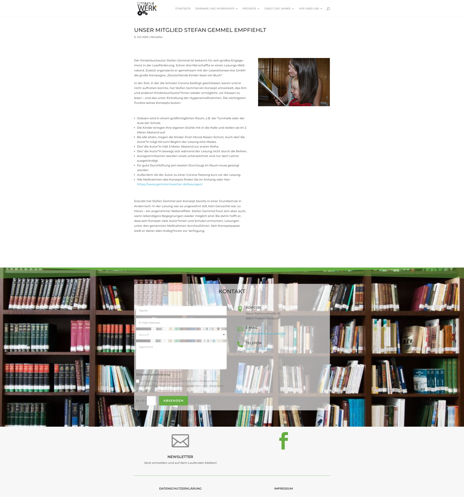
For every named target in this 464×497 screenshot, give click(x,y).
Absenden (173, 400)
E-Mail (252, 328)
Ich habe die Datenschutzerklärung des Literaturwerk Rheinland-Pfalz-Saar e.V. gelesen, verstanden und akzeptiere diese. (180, 385)
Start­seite (182, 8)
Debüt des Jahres (277, 8)
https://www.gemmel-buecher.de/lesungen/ (170, 184)
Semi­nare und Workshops (214, 8)
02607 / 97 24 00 (258, 349)
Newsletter (180, 457)
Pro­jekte (249, 8)
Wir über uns (309, 8)
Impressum (283, 488)
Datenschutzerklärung (180, 488)
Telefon (254, 343)
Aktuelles (156, 37)
